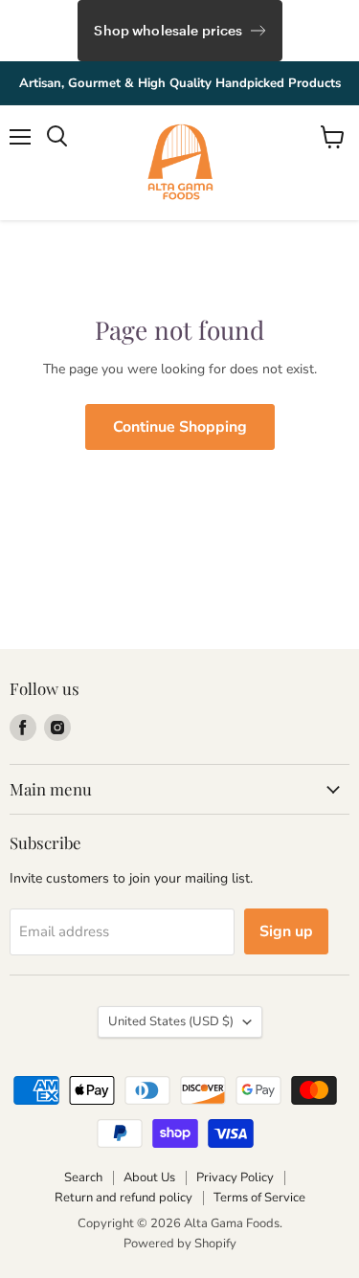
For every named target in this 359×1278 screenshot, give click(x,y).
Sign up (286, 931)
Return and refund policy (123, 1197)
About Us (149, 1177)
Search (83, 1177)
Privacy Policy (235, 1177)
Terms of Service (259, 1197)
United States (171, 1021)
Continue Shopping (180, 426)
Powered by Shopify (179, 1243)
